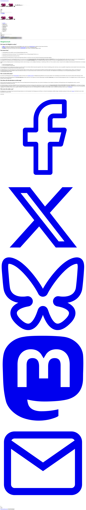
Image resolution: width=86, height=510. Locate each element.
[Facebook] (0, 13)
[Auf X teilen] (43, 255)
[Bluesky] (4, 13)
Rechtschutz (70, 86)
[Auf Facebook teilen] (43, 179)
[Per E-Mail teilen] (43, 505)
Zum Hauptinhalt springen (4, 0)
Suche (1, 12)
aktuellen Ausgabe (30, 75)
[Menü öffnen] (1, 10)
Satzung (73, 91)
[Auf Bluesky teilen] (43, 335)
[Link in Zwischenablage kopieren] (0, 506)
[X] (1, 13)
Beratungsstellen (23, 48)
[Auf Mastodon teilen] (43, 420)
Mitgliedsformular (32, 46)
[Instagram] (3, 13)
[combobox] (1, 508)
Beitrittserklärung (23, 47)
